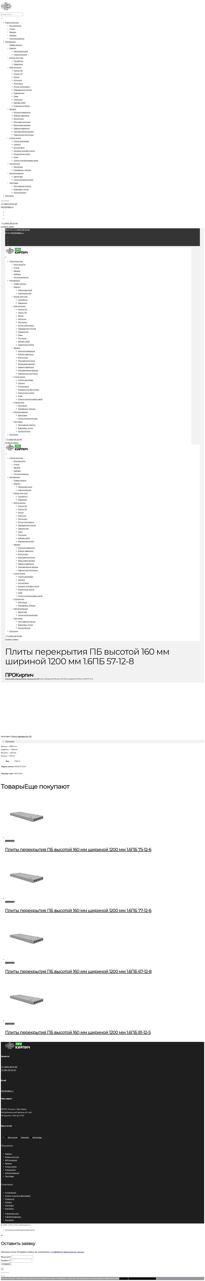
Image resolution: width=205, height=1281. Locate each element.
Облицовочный (21, 51)
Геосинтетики (20, 193)
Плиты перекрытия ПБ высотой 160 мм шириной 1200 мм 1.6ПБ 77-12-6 (78, 910)
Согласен (123, 1279)
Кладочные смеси (22, 154)
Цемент (17, 145)
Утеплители (14, 164)
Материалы (10, 42)
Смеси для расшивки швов (26, 161)
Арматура (18, 177)
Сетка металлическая (23, 180)
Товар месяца (15, 45)
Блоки (16, 77)
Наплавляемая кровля (24, 132)
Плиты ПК (18, 74)
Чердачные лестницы (24, 135)
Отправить (6, 1264)
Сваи (16, 96)
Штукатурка (19, 148)
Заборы (12, 35)
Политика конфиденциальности (20, 1230)
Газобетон (18, 61)
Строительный (20, 55)
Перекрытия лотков (23, 90)
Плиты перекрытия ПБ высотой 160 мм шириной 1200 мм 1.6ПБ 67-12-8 (78, 971)
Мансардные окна (22, 122)
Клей (16, 157)
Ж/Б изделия (15, 68)
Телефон (5, 1261)
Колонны (18, 80)
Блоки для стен (16, 58)
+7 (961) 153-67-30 (8, 1070)
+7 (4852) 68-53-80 (9, 204)
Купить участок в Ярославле (17, 1196)
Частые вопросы (16, 39)
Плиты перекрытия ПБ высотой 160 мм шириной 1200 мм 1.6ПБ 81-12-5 (78, 1032)
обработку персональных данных (68, 1252)
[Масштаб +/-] (2, 1272)
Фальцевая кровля (22, 125)
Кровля (12, 32)
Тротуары (13, 183)
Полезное (9, 1199)
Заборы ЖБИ (20, 103)
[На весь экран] (4, 1272)
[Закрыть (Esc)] (8, 1272)
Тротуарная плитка (22, 186)
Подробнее (9, 841)
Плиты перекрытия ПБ (30, 679)
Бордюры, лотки (21, 189)
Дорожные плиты (22, 106)
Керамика (18, 64)
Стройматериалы (13, 1217)
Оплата (8, 1202)
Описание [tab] (9, 741)
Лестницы (18, 84)
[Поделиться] (6, 1272)
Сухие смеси (15, 138)
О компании (10, 1193)
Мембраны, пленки (22, 170)
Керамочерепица (22, 128)
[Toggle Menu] (2, 18)
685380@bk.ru (7, 207)
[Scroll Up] (2, 1235)
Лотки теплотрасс (22, 87)
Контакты (9, 196)
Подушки (18, 100)
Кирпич (12, 48)
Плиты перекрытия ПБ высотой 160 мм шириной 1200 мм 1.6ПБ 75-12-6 (78, 849)
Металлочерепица (22, 112)
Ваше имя (6, 1257)
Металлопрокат (16, 173)
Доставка (9, 1206)
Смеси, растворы (21, 141)
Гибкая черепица (21, 116)
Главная (8, 679)
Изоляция (18, 167)
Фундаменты (15, 26)
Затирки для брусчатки (24, 151)
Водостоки (19, 119)
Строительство (12, 23)
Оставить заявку (7, 227)
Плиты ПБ (18, 71)
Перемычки (19, 93)
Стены (12, 29)
